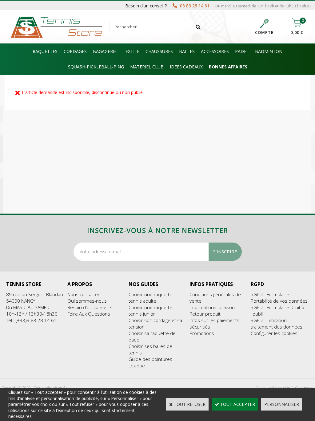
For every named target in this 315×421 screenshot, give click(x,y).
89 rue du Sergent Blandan (34, 294)
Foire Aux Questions (88, 314)
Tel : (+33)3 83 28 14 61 (31, 320)
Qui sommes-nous (87, 301)
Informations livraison (212, 307)
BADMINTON (268, 51)
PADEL (242, 51)
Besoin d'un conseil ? (89, 307)
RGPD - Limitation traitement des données (276, 323)
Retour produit (205, 314)
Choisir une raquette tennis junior (150, 310)
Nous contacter (83, 294)
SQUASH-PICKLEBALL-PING (96, 67)
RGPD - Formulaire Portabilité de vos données (279, 297)
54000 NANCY (20, 301)
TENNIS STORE (23, 284)
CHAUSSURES (159, 51)
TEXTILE (131, 51)
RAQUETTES (45, 51)
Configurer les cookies (274, 333)
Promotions (201, 333)
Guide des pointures (150, 359)
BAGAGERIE (105, 51)
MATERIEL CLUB (147, 67)
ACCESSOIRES (215, 51)
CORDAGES (75, 51)
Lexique (137, 365)
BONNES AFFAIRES (228, 67)
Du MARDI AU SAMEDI (28, 307)
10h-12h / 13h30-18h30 (32, 314)
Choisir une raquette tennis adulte (150, 297)
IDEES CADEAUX (186, 67)
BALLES (187, 51)
